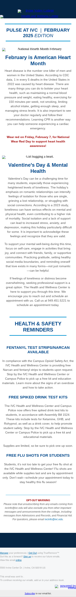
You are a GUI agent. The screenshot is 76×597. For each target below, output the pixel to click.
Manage (4, 552)
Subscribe (30, 593)
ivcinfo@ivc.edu (54, 519)
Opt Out (32, 552)
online (19, 560)
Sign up (27, 556)
